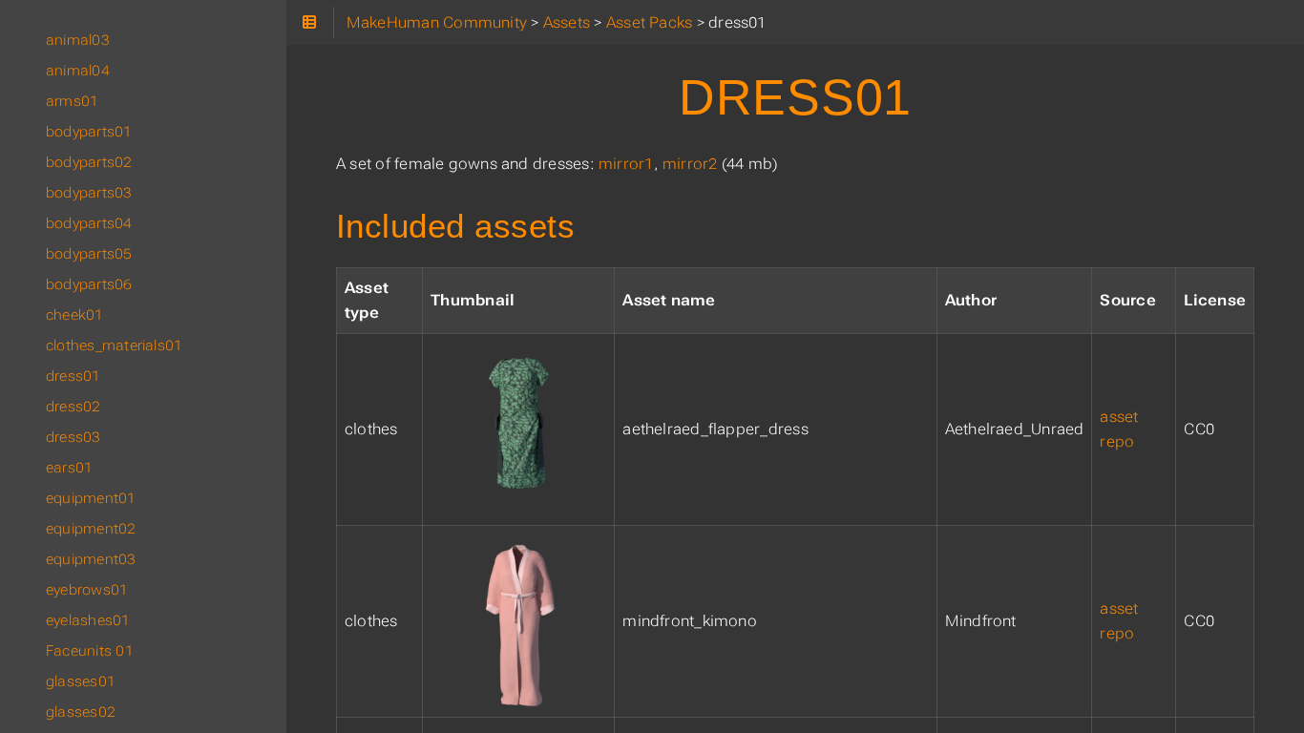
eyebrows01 (87, 589)
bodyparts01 (89, 131)
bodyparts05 (89, 253)
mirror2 (690, 164)
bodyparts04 (89, 223)
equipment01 (91, 498)
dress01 (73, 376)
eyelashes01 (88, 620)
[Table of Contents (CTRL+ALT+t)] (310, 22)
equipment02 (91, 528)
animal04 (78, 70)
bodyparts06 (89, 284)
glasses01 (81, 681)
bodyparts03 (89, 192)
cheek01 (75, 315)
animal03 (78, 40)
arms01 (72, 101)
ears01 (69, 467)
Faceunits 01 (90, 651)
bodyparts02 (89, 162)
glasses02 (81, 712)
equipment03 (91, 559)
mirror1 (626, 164)
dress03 (73, 437)
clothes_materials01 (114, 345)
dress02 (73, 406)
